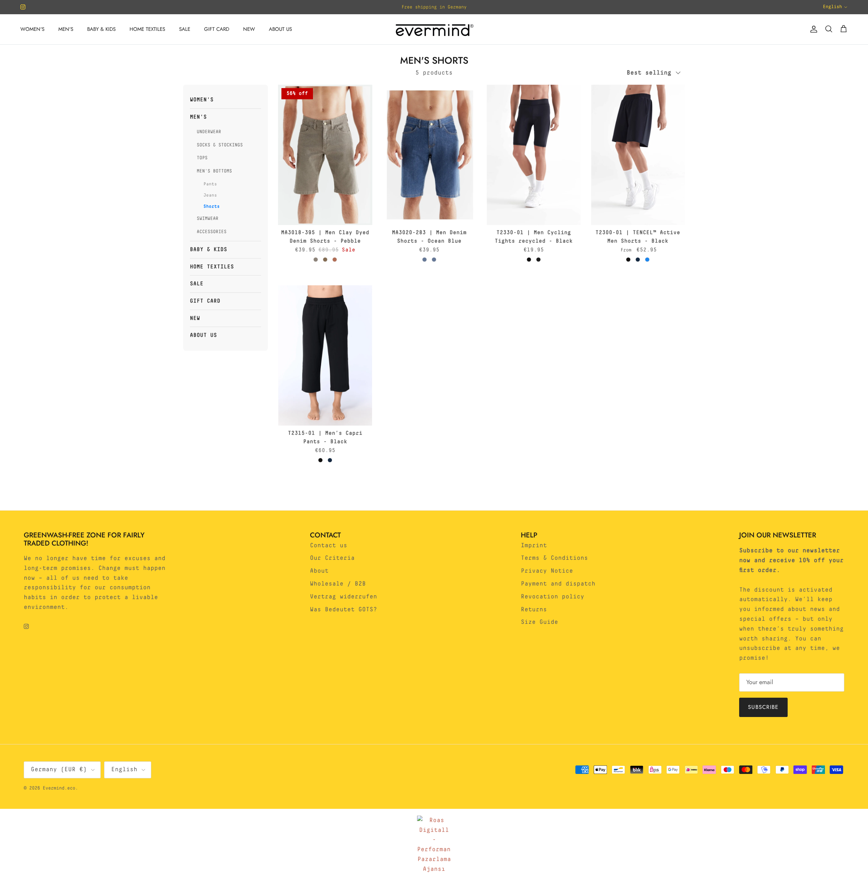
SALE (184, 29)
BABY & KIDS (101, 29)
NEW (249, 29)
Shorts (211, 206)
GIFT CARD (216, 29)
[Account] (812, 29)
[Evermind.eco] (434, 29)
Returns (534, 610)
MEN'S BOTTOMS (214, 170)
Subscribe (763, 707)
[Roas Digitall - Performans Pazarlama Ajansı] (434, 845)
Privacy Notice (547, 571)
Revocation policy (552, 597)
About (319, 571)
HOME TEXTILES (147, 29)
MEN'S (65, 29)
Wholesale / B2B (338, 584)
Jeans (210, 195)
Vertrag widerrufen (343, 597)
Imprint (534, 545)
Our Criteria (332, 558)
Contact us (328, 545)
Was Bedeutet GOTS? (343, 610)
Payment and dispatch (558, 584)
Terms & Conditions (554, 558)
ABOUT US (280, 29)
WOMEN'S (32, 29)
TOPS (202, 158)
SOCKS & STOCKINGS (220, 144)
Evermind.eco (59, 788)
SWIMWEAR (207, 218)
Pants (210, 184)
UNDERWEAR (209, 131)
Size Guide (539, 622)
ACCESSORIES (211, 231)
